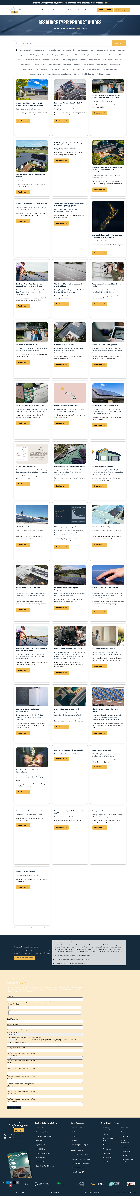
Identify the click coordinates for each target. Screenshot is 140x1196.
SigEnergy (77, 64)
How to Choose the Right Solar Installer (68, 648)
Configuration (83, 50)
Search (118, 43)
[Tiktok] (17, 1182)
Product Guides (77, 1128)
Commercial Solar (69, 50)
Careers (75, 1140)
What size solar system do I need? (28, 345)
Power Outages (25, 64)
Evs (43, 55)
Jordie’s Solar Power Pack (80, 1163)
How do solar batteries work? (103, 466)
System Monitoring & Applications (59, 74)
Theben (76, 74)
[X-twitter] (14, 1182)
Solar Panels (54, 69)
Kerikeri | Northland (106, 1129)
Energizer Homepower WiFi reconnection (69, 750)
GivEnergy (64, 55)
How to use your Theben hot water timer (30, 811)
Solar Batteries (115, 64)
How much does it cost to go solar (104, 345)
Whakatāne (125, 1128)
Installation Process (33, 60)
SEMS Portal (67, 64)
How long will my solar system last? (105, 405)
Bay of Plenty (107, 1157)
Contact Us (76, 1136)
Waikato (105, 1145)
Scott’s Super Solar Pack (80, 1155)
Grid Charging (85, 55)
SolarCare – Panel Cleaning (45, 1166)
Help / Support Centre (91, 1192)
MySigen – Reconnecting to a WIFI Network (31, 203)
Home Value (118, 55)
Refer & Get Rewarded (43, 1153)
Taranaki (105, 1162)
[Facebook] (10, 1182)
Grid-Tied (96, 55)
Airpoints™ (40, 1162)
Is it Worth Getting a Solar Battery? (104, 648)
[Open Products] (74, 10)
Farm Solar (39, 1140)
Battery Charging (54, 50)
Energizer (121, 50)
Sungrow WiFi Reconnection (102, 750)
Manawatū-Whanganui (125, 1142)
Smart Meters (89, 64)
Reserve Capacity (40, 64)
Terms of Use (20, 1192)
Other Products (94, 60)
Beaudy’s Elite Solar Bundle (81, 1159)
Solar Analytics (102, 64)
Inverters (46, 60)
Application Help (26, 50)
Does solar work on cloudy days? (66, 405)
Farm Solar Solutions (79, 1168)
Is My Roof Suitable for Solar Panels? (67, 709)
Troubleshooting (88, 74)
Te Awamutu (107, 1149)
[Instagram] (4, 1182)
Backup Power (39, 50)
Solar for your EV (78, 1172)
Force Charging (52, 55)
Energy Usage (22, 55)
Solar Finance (27, 69)
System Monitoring (37, 74)
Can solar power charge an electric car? (30, 405)
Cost (92, 50)
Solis (72, 69)
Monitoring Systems (70, 60)
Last (9, 1016)
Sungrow (80, 69)
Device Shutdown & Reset (106, 50)
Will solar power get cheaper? (65, 527)
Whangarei (107, 1134)
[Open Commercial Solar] (64, 10)
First (9, 1010)
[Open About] (82, 10)
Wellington (124, 1147)
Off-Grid (83, 60)
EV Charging (34, 55)
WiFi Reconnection (103, 74)
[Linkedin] (7, 1182)
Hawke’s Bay (125, 1136)
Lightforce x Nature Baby (101, 527)
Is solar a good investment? (26, 466)
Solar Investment (41, 69)
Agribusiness (40, 1145)
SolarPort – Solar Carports (44, 1136)
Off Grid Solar (40, 1149)
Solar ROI (65, 69)
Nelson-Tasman (126, 1151)
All (16, 50)
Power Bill (118, 60)
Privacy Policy (55, 1192)
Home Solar (107, 55)
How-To (20, 60)
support (42, 928)
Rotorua (124, 1132)
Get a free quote (14, 1107)
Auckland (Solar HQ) (108, 1139)
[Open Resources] (92, 10)
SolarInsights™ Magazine (80, 1145)
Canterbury (124, 1155)
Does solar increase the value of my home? (69, 466)
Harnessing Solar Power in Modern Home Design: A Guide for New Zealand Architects (107, 170)
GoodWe (74, 55)
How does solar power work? (64, 345)
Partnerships (107, 60)
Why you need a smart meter (102, 811)
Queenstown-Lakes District (127, 1161)
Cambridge (106, 1153)
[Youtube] (10, 1185)
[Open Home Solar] (49, 10)
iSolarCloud (56, 60)
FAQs (74, 1132)
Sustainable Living (93, 69)
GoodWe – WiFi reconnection (26, 872)
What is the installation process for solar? (30, 527)
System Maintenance (109, 69)
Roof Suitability (54, 64)
